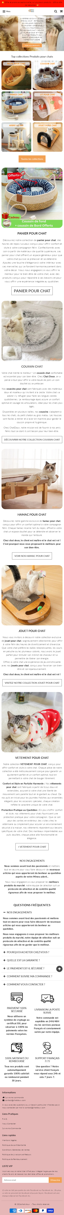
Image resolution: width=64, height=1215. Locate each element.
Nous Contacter (9, 1124)
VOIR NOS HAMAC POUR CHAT (32, 555)
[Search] (55, 11)
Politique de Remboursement (14, 1159)
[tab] (32, 912)
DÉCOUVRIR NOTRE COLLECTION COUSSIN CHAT (32, 439)
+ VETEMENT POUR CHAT (32, 846)
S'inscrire (55, 1180)
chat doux (25, 1204)
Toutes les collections (32, 158)
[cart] (61, 11)
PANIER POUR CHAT (32, 290)
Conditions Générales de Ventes (16, 1150)
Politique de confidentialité (14, 1145)
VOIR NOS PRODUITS (32, 45)
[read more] (32, 198)
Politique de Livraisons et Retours (16, 1154)
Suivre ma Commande (11, 1128)
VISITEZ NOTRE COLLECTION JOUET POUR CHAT (32, 682)
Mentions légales (9, 1140)
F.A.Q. (5, 1119)
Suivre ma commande (14, 1097)
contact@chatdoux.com (15, 1100)
